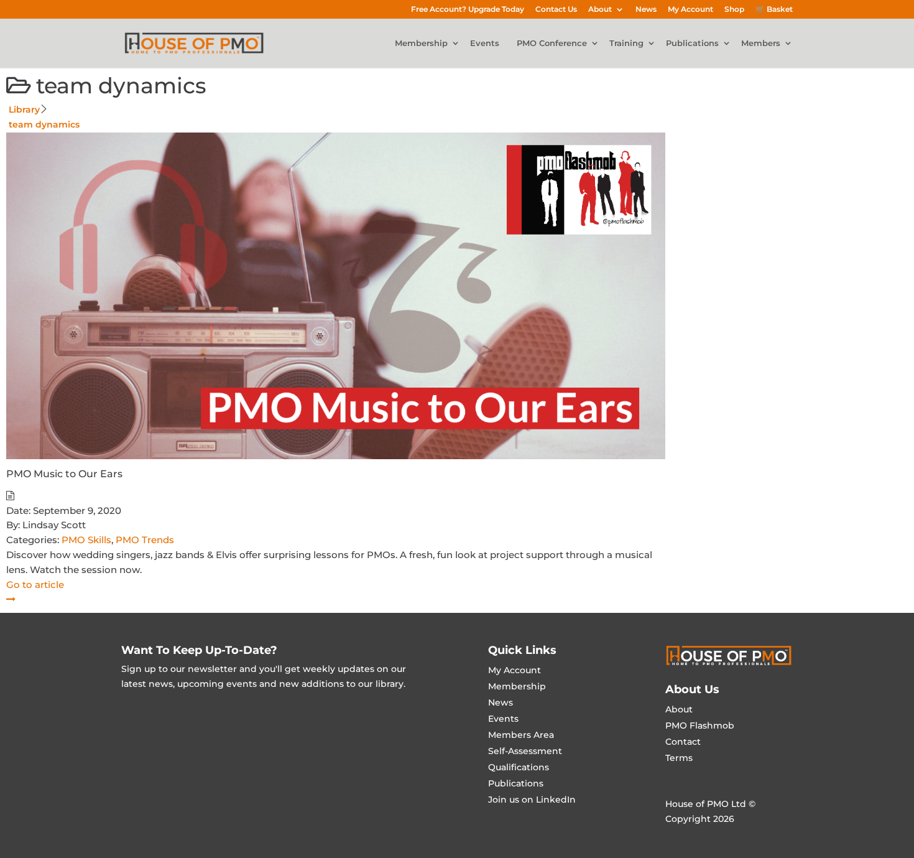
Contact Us (556, 10)
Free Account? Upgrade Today (467, 10)
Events (484, 43)
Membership (421, 43)
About (600, 10)
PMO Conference (552, 43)
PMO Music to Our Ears (64, 474)
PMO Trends (145, 540)
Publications (692, 43)
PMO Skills (86, 540)
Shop (734, 10)
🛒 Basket (774, 10)
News (646, 10)
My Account (690, 10)
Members (760, 43)
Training (626, 43)
